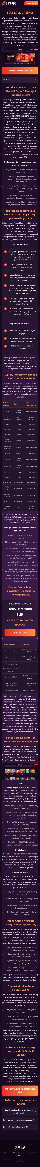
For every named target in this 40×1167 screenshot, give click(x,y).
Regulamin (7, 1153)
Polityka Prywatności (19, 1153)
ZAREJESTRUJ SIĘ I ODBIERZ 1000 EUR (20, 1090)
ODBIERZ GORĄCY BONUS (20, 70)
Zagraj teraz (31, 3)
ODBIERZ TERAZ (20, 632)
